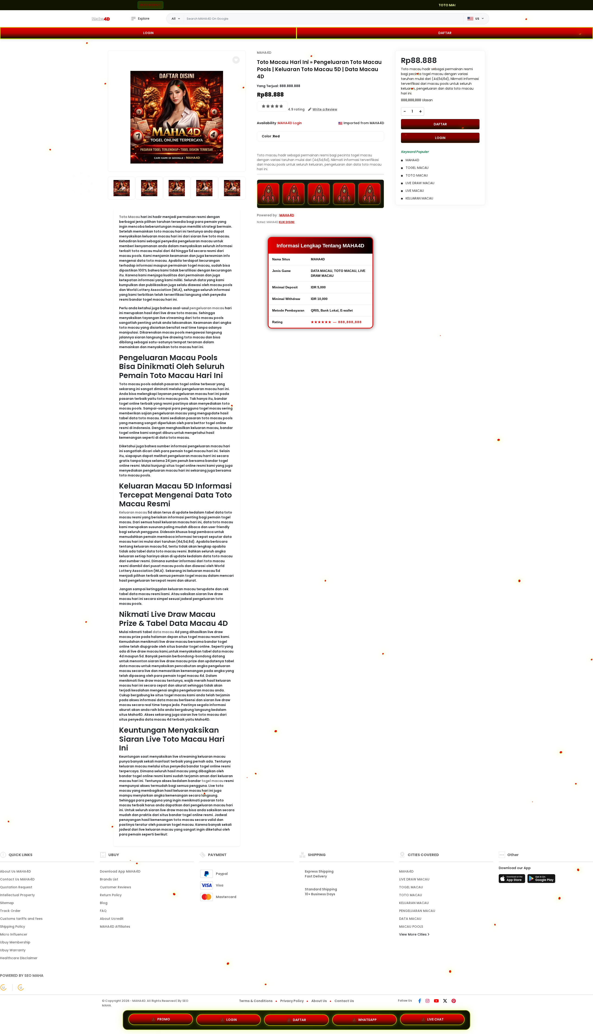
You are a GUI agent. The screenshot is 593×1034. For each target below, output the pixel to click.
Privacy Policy (292, 1001)
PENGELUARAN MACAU (417, 910)
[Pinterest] (454, 1001)
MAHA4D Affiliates (115, 926)
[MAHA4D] (100, 19)
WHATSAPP (367, 1018)
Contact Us (344, 1001)
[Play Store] (541, 880)
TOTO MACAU (410, 895)
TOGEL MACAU (411, 887)
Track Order (10, 910)
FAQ (103, 910)
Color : (271, 136)
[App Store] (513, 880)
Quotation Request (16, 887)
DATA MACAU (410, 918)
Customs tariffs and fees (21, 918)
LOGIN (148, 33)
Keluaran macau (133, 512)
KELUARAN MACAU (414, 903)
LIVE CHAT (435, 1018)
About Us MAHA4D (15, 871)
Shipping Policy (12, 926)
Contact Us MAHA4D (17, 879)
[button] (236, 60)
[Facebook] (419, 1001)
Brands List (109, 879)
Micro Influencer (13, 934)
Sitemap (7, 903)
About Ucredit (111, 918)
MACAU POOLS (411, 926)
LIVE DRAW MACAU (414, 879)
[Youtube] (436, 1001)
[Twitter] (445, 1001)
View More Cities (413, 934)
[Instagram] (427, 1001)
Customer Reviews (115, 887)
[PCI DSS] (3, 987)
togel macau (213, 781)
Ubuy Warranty (12, 950)
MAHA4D (264, 52)
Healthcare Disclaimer (19, 958)
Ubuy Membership (15, 942)
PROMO (163, 1020)
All (174, 18)
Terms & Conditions (256, 1001)
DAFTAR (444, 33)
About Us (319, 1001)
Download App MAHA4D (120, 871)
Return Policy (111, 895)
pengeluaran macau (206, 308)
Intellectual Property (17, 895)
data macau (163, 632)
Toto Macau (129, 216)
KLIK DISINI (286, 222)
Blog (103, 903)
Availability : (267, 123)
